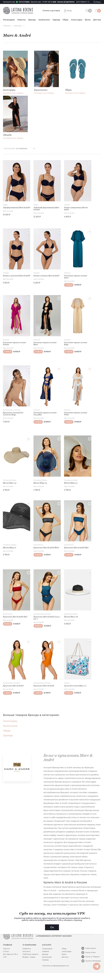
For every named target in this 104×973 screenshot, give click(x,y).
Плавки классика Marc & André (46, 276)
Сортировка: (9, 148)
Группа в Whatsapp (93, 961)
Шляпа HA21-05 (9, 483)
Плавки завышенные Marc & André (76, 208)
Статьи (6, 951)
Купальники (44, 20)
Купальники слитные (11, 410)
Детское (97, 20)
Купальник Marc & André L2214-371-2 (46, 618)
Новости (6, 949)
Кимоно (67, 273)
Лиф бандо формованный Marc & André (46, 208)
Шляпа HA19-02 (70, 483)
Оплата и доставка (51, 11)
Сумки (66, 683)
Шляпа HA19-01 (9, 548)
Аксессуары (76, 20)
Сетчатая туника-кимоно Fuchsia (14, 343)
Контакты (26, 951)
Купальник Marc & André (13, 686)
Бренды (32, 20)
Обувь (65, 20)
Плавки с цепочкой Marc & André (16, 276)
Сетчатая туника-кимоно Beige (75, 343)
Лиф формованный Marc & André (16, 207)
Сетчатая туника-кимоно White (75, 414)
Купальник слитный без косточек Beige (13, 414)
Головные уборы (9, 480)
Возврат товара (29, 957)
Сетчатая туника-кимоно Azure (75, 277)
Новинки (21, 20)
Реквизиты (27, 949)
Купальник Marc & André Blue (76, 548)
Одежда (56, 20)
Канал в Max (90, 952)
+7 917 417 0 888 (49, 2)
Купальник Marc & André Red (15, 617)
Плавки (67, 205)
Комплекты (38, 545)
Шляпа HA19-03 (40, 483)
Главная (7, 26)
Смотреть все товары (13, 93)
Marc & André (8, 211)
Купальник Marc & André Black (46, 548)
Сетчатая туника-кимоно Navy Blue (45, 414)
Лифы (5, 205)
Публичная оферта (30, 954)
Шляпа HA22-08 (71, 617)
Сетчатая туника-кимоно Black (45, 343)
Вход (69, 10)
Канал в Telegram (92, 957)
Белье (88, 20)
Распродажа (9, 20)
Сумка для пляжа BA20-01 (75, 686)
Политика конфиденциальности (55, 966)
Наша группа (90, 948)
